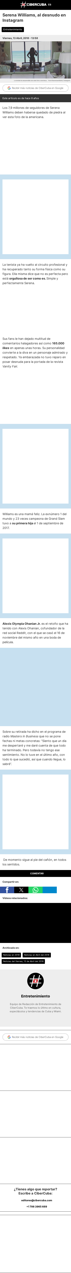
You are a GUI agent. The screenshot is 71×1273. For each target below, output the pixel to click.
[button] (7, 890)
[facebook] (33, 1018)
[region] (35, 147)
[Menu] (3, 4)
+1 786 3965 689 (36, 1206)
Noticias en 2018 (11, 955)
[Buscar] (67, 5)
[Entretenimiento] (35, 988)
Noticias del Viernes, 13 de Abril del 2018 (23, 961)
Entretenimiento (12, 29)
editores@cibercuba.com (36, 1200)
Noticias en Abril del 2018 (36, 955)
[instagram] (38, 1018)
